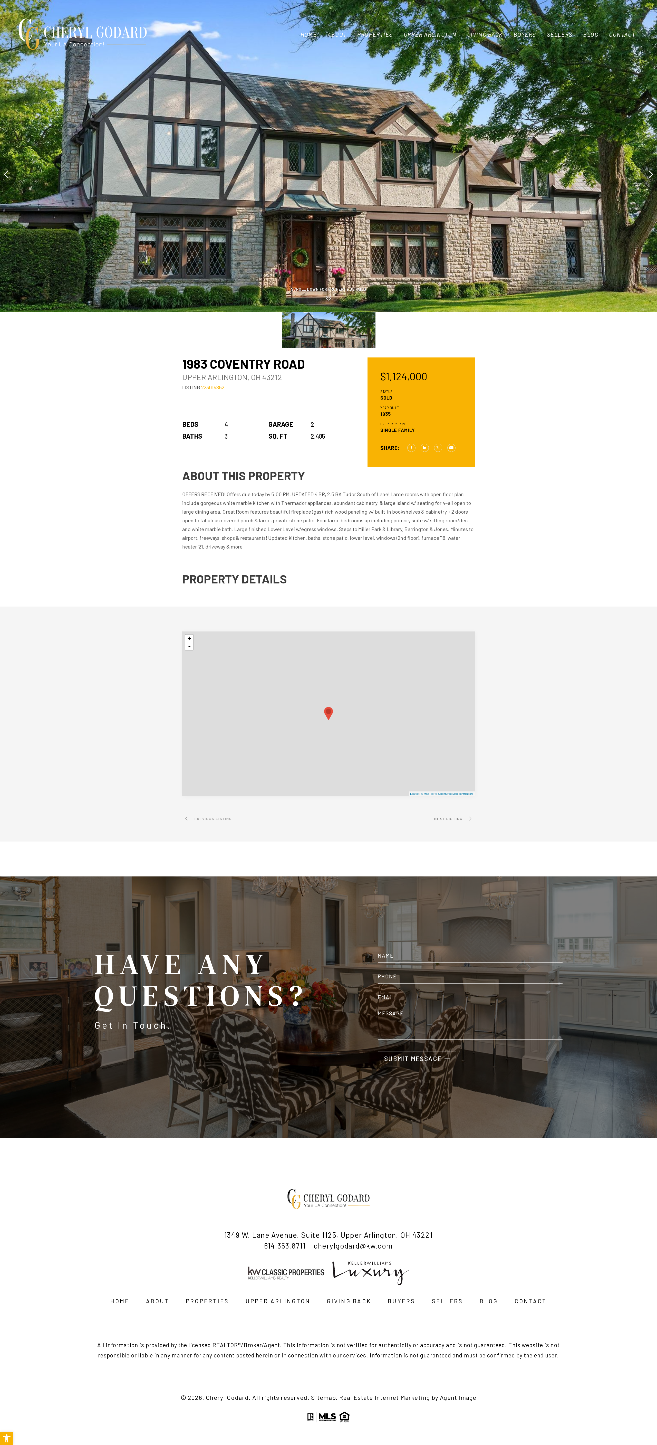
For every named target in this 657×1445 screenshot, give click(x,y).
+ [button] (189, 638)
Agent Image (458, 1397)
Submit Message (413, 1058)
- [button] (189, 646)
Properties (375, 34)
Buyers (525, 34)
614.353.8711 (285, 1246)
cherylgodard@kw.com (353, 1246)
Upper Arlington (430, 34)
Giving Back (485, 34)
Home (309, 34)
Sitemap (323, 1397)
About (337, 34)
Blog (590, 34)
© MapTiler (427, 793)
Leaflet (414, 793)
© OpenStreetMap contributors (454, 793)
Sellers (560, 34)
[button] (6, 1438)
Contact (622, 34)
